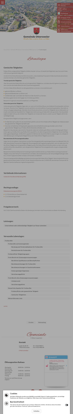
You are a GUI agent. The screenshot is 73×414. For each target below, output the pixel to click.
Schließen (36, 411)
